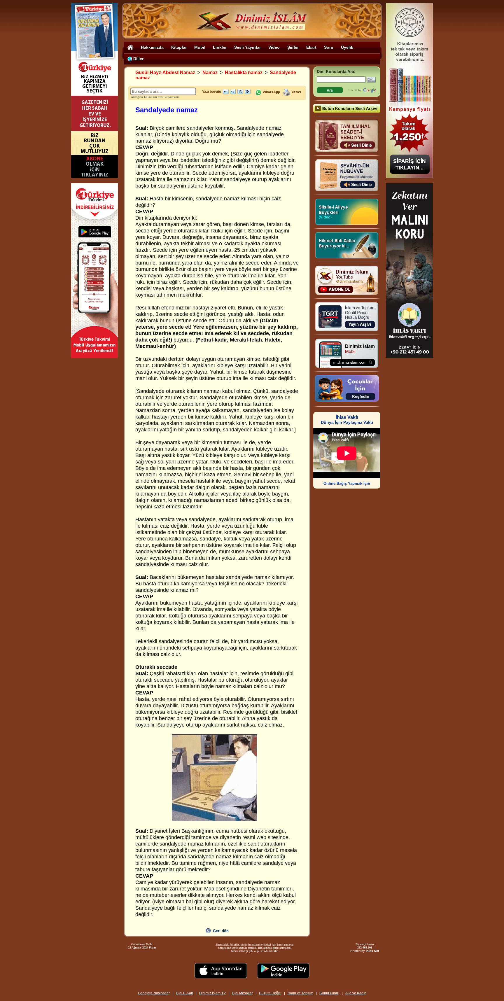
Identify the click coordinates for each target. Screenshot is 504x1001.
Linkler (220, 47)
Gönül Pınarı (329, 993)
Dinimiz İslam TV (212, 993)
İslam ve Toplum (300, 993)
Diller (138, 58)
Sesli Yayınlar (247, 47)
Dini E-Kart (184, 993)
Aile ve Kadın (355, 993)
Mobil (199, 47)
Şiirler (293, 47)
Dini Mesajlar (242, 993)
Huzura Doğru (270, 993)
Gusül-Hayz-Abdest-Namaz (165, 72)
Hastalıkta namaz (243, 72)
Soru (328, 47)
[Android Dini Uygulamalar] (283, 976)
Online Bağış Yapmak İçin (346, 483)
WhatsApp (271, 92)
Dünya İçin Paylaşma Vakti (347, 420)
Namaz (210, 72)
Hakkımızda (152, 47)
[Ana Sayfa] (130, 47)
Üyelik (347, 47)
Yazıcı (296, 92)
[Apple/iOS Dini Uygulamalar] (221, 976)
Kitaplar (179, 47)
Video (274, 47)
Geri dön (221, 931)
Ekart (311, 47)
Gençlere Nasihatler (154, 993)
